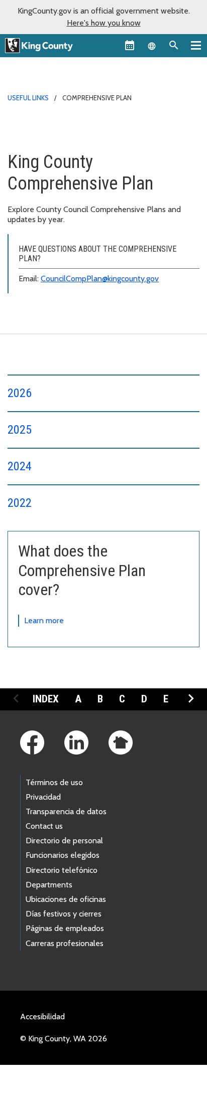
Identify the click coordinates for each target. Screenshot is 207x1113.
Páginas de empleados (65, 928)
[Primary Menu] (196, 45)
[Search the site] (174, 45)
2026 (20, 393)
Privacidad (43, 797)
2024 (20, 466)
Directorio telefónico (61, 870)
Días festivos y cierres (63, 913)
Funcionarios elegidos (62, 855)
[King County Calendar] (130, 45)
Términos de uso (54, 782)
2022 (20, 503)
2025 (20, 430)
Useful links (28, 98)
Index (46, 699)
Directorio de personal (64, 840)
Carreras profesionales (65, 943)
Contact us (44, 826)
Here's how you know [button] (104, 23)
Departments (49, 884)
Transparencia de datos (66, 811)
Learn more (44, 620)
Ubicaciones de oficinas (66, 899)
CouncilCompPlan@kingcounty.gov (100, 278)
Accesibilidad (42, 1016)
